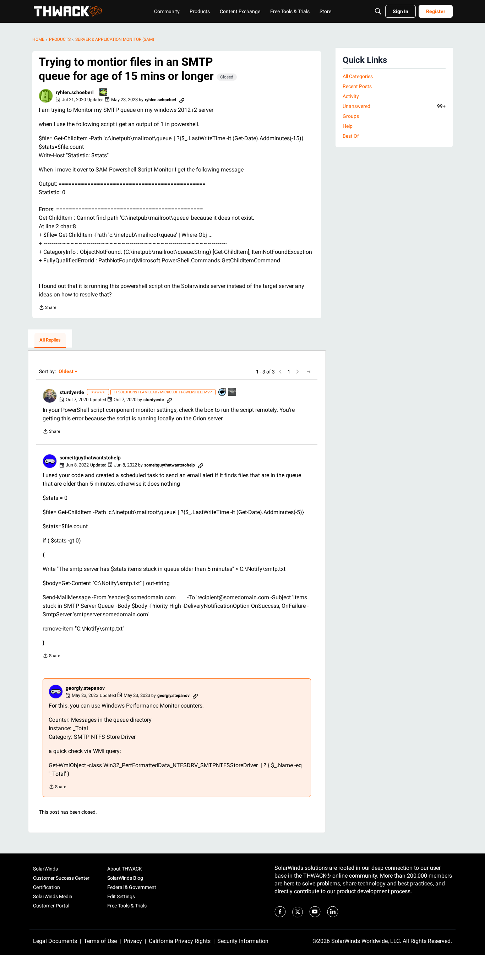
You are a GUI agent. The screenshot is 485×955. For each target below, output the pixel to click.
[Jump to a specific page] (309, 371)
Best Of (351, 136)
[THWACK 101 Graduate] (232, 392)
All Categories (358, 76)
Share (47, 308)
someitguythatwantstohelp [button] (90, 457)
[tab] (50, 340)
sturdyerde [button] (72, 392)
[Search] (378, 11)
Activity (351, 96)
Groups (351, 116)
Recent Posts (357, 86)
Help (348, 126)
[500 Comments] (222, 392)
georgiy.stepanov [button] (85, 688)
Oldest (66, 372)
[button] (46, 96)
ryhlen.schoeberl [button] (75, 92)
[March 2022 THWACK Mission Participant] (103, 92)
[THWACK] (67, 11)
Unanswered (394, 106)
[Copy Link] (182, 100)
